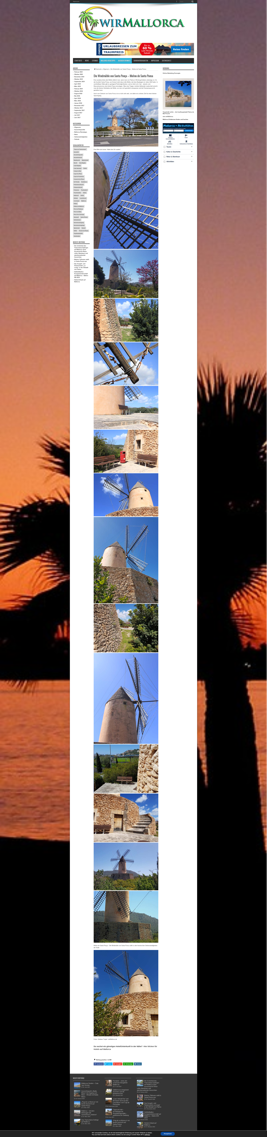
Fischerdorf (84, 190)
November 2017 (79, 105)
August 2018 (78, 93)
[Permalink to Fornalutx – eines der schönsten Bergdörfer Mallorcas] (109, 1085)
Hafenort (76, 195)
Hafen (84, 192)
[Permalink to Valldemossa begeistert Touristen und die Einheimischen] (109, 1094)
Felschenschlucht (79, 184)
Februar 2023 (78, 72)
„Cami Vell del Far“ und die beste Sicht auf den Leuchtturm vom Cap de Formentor (121, 1101)
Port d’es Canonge (79, 214)
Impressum (76, 1)
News (87, 60)
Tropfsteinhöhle (78, 233)
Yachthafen (77, 236)
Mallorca (83, 201)
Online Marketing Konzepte (171, 73)
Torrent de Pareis (83, 230)
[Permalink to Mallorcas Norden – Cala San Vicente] (77, 1088)
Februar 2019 (78, 89)
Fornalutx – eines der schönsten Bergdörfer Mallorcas (120, 1082)
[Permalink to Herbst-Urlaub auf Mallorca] (140, 1128)
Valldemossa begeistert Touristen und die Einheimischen (121, 1091)
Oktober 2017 (78, 108)
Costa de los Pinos (79, 179)
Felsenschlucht (78, 187)
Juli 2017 (77, 115)
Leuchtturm (83, 198)
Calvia (85, 168)
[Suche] (192, 1)
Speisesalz (77, 228)
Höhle (82, 195)
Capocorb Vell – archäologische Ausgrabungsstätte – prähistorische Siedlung (121, 1112)
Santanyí (76, 217)
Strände (95, 60)
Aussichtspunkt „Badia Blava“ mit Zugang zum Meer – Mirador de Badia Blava (89, 1094)
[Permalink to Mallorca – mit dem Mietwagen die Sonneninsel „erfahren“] (77, 1116)
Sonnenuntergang (79, 222)
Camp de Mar (77, 171)
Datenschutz (166, 60)
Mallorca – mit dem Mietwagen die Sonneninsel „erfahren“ (89, 1113)
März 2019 (77, 86)
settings (147, 1135)
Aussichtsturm (78, 157)
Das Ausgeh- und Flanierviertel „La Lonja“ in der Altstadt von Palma (152, 1105)
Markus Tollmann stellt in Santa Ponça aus (152, 1096)
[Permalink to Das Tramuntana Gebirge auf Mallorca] (77, 1125)
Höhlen (76, 198)
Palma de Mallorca (79, 206)
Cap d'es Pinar (78, 173)
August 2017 (78, 113)
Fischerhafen (77, 192)
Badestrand (85, 160)
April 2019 (77, 84)
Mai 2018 (77, 96)
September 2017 (79, 110)
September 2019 (79, 81)
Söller (75, 230)
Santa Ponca (112, 93)
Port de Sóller (77, 211)
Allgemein (106, 69)
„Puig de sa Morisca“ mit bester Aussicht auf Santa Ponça (89, 1104)
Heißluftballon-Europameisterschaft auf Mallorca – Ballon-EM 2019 (152, 1115)
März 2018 (77, 101)
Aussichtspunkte (124, 60)
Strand (83, 228)
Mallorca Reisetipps (108, 60)
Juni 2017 (77, 117)
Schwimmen (77, 220)
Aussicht (76, 152)
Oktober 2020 (78, 74)
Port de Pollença (78, 209)
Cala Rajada (82, 163)
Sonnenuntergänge (79, 225)
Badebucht (77, 160)
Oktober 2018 (78, 91)
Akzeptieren (168, 1134)
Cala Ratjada (77, 165)
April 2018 (77, 98)
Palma (75, 203)
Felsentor (76, 190)
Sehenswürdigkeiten (141, 60)
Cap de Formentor (79, 176)
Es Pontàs (76, 182)
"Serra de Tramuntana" (80, 149)
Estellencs (84, 182)
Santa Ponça (84, 217)
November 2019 (79, 77)
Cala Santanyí (77, 168)
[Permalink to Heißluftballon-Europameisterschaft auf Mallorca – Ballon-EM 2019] (140, 1117)
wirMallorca (169, 116)
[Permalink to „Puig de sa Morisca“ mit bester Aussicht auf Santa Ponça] (77, 1107)
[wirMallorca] (133, 39)
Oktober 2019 (78, 79)
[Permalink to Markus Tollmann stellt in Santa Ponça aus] (140, 1100)
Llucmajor (76, 201)
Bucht (75, 163)
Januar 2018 (78, 103)
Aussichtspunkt (78, 154)
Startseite (78, 60)
